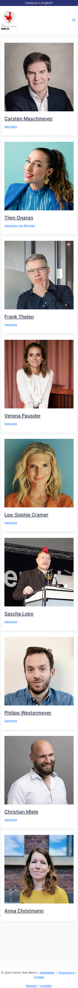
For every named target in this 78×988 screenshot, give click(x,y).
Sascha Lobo (18, 614)
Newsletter (47, 972)
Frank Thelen (19, 317)
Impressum (66, 972)
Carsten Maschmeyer (28, 118)
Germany (10, 126)
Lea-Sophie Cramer (26, 515)
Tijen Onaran (18, 218)
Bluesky (31, 986)
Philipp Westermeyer (27, 713)
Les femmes (26, 225)
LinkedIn (46, 986)
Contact (39, 977)
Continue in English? (39, 3)
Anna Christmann (24, 911)
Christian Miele (21, 812)
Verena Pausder (22, 416)
